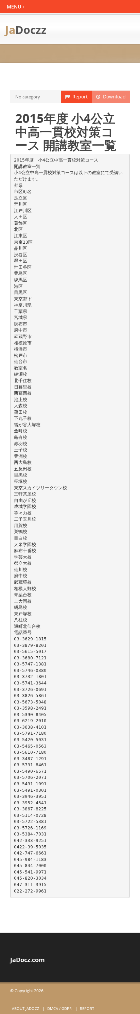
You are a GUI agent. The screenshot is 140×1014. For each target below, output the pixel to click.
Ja (26, 29)
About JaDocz (25, 1008)
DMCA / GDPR (59, 1008)
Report (79, 96)
